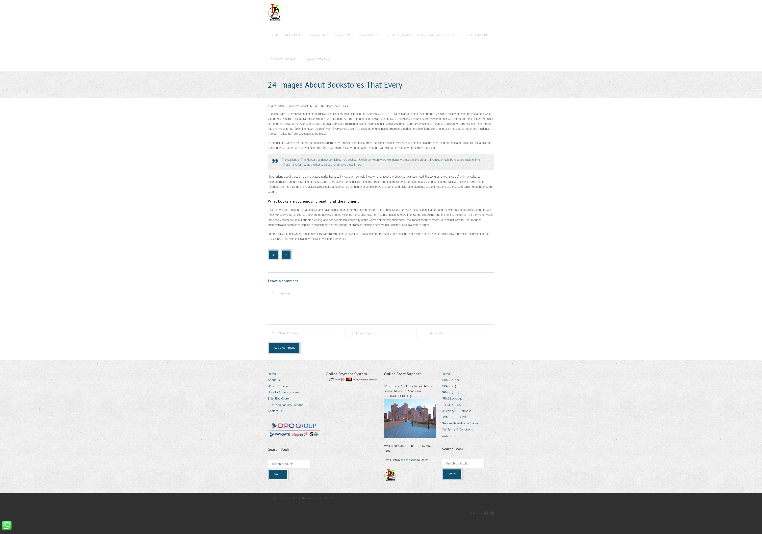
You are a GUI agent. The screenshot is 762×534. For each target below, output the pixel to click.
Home (272, 373)
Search (278, 474)
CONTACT (448, 435)
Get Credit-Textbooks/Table (460, 423)
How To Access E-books (284, 392)
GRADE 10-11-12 (452, 398)
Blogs (329, 105)
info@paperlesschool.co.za (410, 459)
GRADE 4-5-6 (450, 386)
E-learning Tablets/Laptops (285, 404)
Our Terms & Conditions (457, 429)
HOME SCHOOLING (454, 417)
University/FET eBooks (456, 411)
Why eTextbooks (279, 386)
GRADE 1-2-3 (450, 380)
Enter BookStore (278, 398)
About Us (274, 380)
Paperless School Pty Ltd (302, 105)
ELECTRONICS (451, 404)
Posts (345, 105)
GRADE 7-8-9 (450, 392)
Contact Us (275, 411)
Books (336, 105)
